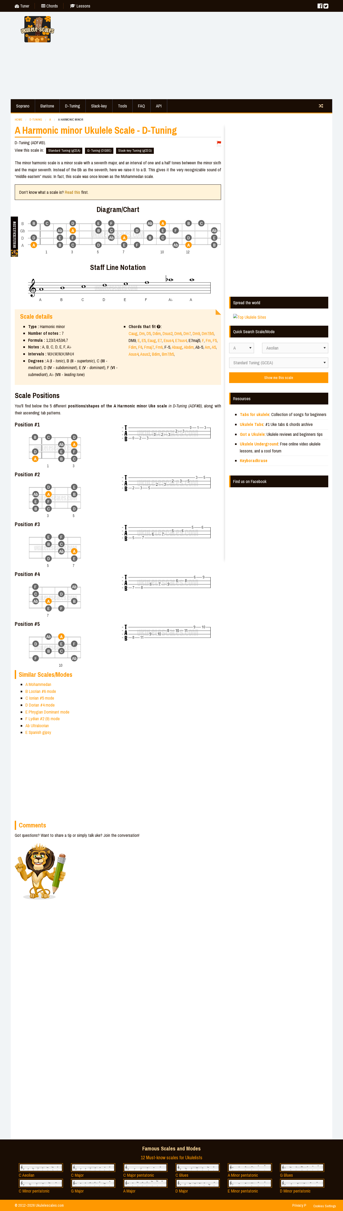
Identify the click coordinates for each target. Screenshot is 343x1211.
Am (207, 347)
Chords (51, 6)
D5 (149, 333)
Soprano (22, 106)
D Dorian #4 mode (40, 705)
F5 (215, 340)
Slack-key (99, 106)
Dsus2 (168, 333)
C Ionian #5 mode (39, 698)
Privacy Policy (302, 1205)
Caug (133, 333)
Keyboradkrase (253, 460)
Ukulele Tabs (251, 424)
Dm (142, 333)
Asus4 (134, 354)
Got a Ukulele (252, 434)
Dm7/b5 (208, 333)
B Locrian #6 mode (40, 691)
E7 (160, 340)
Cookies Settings (324, 1206)
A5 (214, 347)
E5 (144, 340)
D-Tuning (72, 106)
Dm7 (187, 333)
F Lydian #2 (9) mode (42, 719)
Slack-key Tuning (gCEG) (135, 150)
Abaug (177, 347)
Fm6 (159, 347)
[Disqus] (143, 916)
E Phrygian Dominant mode (47, 712)
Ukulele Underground (259, 444)
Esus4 (168, 340)
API (159, 106)
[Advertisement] (198, 54)
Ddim (157, 333)
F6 (140, 347)
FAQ (141, 106)
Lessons (83, 6)
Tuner (24, 6)
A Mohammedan (38, 684)
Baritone (47, 106)
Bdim (156, 354)
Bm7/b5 (168, 354)
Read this (72, 192)
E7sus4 (181, 340)
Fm (208, 340)
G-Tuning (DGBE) (99, 150)
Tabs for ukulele (254, 414)
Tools (122, 106)
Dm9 (196, 333)
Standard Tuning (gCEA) (64, 150)
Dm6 (178, 333)
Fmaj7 (149, 347)
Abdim (189, 347)
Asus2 (145, 354)
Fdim (132, 347)
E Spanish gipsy (38, 732)
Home (18, 119)
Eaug (152, 340)
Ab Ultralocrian (37, 726)
